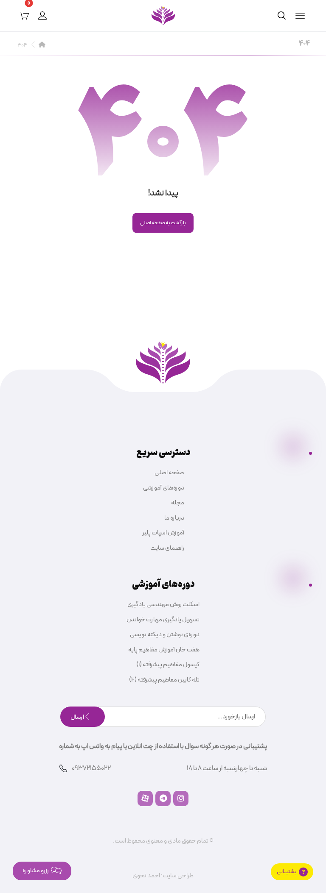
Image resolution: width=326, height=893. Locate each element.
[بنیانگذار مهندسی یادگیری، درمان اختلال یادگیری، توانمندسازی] (163, 15)
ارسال (77, 717)
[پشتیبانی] (292, 871)
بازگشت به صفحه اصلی (163, 223)
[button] (300, 15)
